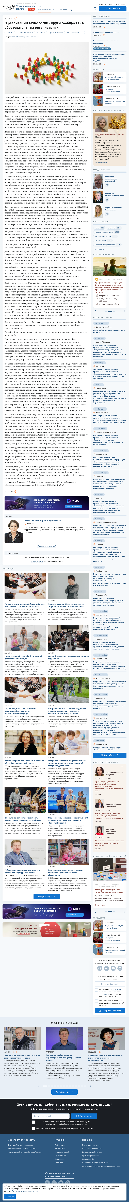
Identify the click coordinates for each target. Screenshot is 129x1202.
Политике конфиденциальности (25, 1191)
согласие (106, 994)
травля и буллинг (56, 32)
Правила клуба (88, 1159)
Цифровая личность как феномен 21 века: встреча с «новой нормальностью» (105, 1058)
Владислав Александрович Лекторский (111, 179)
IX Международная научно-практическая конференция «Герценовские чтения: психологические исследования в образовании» (108, 440)
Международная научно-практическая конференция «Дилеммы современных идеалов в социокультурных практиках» (108, 645)
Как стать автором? (46, 546)
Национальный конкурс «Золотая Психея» (25, 1152)
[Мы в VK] (106, 968)
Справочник (59, 1159)
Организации (60, 1155)
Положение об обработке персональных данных (101, 1166)
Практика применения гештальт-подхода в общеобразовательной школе (25, 761)
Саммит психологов (102, 49)
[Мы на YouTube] (113, 968)
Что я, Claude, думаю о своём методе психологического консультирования (109, 22)
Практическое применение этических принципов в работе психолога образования (65, 872)
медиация (41, 32)
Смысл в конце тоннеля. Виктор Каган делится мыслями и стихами (22, 1056)
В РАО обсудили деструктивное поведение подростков (68, 657)
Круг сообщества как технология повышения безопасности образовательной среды (21, 711)
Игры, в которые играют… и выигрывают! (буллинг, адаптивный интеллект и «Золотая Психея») (68, 820)
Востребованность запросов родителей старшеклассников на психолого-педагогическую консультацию (67, 711)
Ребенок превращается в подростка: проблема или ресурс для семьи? (22, 871)
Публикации (44, 9)
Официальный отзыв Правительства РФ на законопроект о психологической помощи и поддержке (109, 57)
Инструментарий (62, 1152)
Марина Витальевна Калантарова (113, 209)
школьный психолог (75, 32)
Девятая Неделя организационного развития (109, 331)
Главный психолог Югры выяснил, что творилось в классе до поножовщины (66, 605)
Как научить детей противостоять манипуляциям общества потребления (23, 819)
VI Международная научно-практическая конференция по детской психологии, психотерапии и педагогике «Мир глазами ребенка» (109, 419)
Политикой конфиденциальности (110, 990)
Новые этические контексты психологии (105, 42)
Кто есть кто (60, 9)
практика (9, 32)
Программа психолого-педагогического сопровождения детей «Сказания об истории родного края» (67, 763)
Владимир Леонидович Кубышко (114, 194)
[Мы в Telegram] (99, 968)
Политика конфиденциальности (95, 1163)
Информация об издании (92, 1152)
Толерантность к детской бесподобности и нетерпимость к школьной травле (25, 605)
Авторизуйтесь (37, 561)
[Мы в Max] (119, 968)
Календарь (59, 1163)
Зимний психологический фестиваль (22, 1148)
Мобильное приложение (92, 1148)
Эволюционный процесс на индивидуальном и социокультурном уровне (63, 1057)
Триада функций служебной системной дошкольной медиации (23, 657)
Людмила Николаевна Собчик (109, 134)
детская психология (25, 32)
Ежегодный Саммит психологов (20, 1145)
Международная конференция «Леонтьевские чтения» (107, 748)
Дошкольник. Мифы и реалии (106, 32)
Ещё (71, 9)
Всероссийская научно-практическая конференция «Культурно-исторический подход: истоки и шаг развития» (109, 704)
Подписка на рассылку (91, 1145)
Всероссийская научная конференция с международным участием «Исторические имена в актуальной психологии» (108, 601)
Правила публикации (90, 1155)
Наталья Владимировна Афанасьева (24, 37)
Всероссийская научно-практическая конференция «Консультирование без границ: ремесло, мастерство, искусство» (109, 685)
